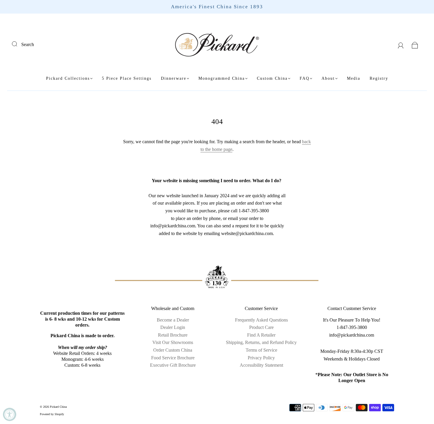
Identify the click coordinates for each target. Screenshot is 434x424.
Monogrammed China (221, 78)
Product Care (261, 327)
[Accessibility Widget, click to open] (9, 414)
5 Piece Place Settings (126, 78)
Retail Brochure (172, 334)
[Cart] (415, 44)
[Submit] (18, 43)
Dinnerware (173, 78)
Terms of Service (261, 350)
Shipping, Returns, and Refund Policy (261, 342)
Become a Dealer (173, 319)
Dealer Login (172, 327)
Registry (379, 78)
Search (27, 44)
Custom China (272, 78)
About (328, 78)
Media (353, 78)
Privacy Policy (261, 357)
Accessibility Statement (261, 365)
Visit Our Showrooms (172, 342)
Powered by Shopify (52, 414)
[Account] (401, 44)
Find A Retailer (261, 334)
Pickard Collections (68, 78)
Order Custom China (172, 350)
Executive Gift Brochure (173, 365)
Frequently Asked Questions (261, 319)
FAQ (304, 78)
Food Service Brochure (173, 357)
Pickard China (58, 406)
